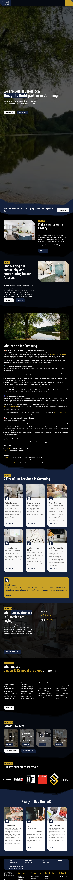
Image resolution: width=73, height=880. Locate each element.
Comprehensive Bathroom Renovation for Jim (11, 736)
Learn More (8, 523)
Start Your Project (11, 750)
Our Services (9, 112)
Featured (8, 740)
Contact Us (69, 3)
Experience (34, 878)
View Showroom (53, 848)
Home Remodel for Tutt (60, 738)
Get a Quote (63, 210)
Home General (63, 740)
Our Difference (35, 876)
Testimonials (40, 3)
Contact (57, 3)
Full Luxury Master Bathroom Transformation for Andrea (43, 736)
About (18, 3)
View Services (31, 848)
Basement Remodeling (21, 877)
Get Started (22, 112)
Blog (52, 3)
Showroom (33, 3)
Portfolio (47, 3)
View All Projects (28, 750)
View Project (9, 744)
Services (25, 3)
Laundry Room (62, 742)
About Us (20, 300)
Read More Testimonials (12, 652)
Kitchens (57, 742)
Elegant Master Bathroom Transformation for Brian (27, 736)
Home (13, 3)
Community (9, 300)
